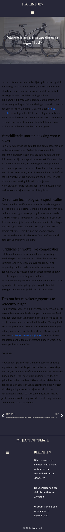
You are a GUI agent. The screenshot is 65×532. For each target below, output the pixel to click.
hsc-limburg (32, 4)
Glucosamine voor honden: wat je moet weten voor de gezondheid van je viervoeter (45, 468)
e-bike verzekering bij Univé (26, 335)
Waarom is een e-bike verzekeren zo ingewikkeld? (45, 511)
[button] (32, 12)
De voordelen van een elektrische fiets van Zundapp (46, 492)
